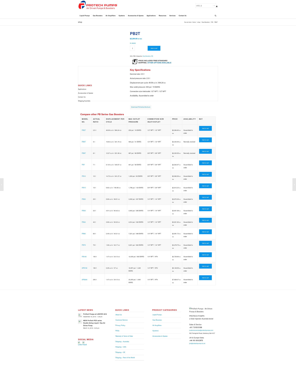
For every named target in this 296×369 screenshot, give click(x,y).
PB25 (84, 199)
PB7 (83, 165)
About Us (119, 314)
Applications (82, 89)
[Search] (214, 15)
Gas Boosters (147, 56)
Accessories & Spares (85, 93)
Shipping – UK (120, 352)
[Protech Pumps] (98, 6)
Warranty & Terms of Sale (124, 336)
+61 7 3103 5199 (195, 327)
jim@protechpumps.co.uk (197, 343)
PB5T (84, 142)
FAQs (117, 331)
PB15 (84, 188)
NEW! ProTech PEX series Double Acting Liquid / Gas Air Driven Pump (94, 323)
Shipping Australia (84, 101)
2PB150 (84, 268)
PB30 (84, 210)
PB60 (84, 233)
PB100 (84, 256)
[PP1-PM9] (294, 184)
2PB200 (84, 279)
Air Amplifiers (157, 325)
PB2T (84, 130)
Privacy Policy (120, 325)
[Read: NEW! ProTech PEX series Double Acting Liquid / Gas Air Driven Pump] (80, 322)
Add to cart (154, 48)
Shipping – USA (121, 347)
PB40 (84, 222)
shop (80, 22)
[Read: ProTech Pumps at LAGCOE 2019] (80, 315)
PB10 (84, 176)
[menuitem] (84, 15)
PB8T (84, 153)
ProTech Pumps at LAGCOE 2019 (95, 314)
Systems (156, 331)
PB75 (84, 245)
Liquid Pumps (157, 314)
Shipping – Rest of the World (125, 357)
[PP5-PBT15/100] (2, 184)
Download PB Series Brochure (140, 107)
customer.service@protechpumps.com (201, 330)
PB (152, 56)
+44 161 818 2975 (196, 340)
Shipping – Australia (122, 341)
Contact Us (82, 97)
